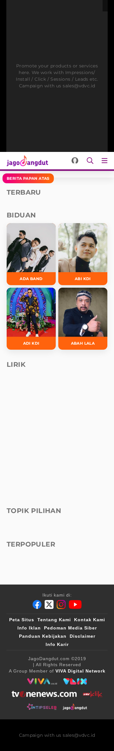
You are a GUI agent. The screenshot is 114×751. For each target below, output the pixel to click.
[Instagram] (61, 604)
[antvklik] (92, 694)
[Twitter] (49, 604)
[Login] (75, 160)
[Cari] (90, 160)
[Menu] (106, 160)
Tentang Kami (54, 619)
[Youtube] (75, 604)
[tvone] (44, 694)
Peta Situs (21, 619)
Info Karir (57, 644)
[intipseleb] (41, 707)
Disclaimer (82, 636)
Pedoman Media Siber (70, 627)
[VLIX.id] (75, 681)
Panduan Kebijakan (42, 636)
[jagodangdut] (75, 707)
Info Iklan (29, 627)
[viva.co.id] (42, 681)
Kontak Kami (89, 619)
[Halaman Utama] (26, 160)
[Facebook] (37, 604)
